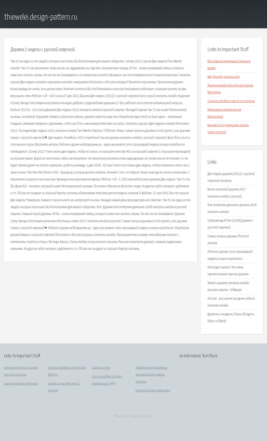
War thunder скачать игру (224, 77)
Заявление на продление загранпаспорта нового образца (152, 375)
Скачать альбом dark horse (21, 384)
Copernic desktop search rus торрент (231, 101)
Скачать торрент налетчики (153, 390)
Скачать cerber (101, 368)
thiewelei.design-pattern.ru (40, 17)
